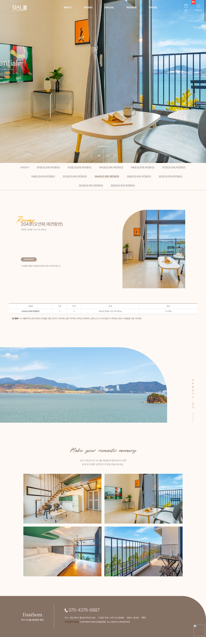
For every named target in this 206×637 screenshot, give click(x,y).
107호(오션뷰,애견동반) (174, 167)
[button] (91, 155)
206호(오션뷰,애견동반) (139, 176)
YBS (143, 617)
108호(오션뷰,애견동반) (43, 176)
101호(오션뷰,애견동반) (48, 167)
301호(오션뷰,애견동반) (170, 176)
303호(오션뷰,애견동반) (123, 185)
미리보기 (24, 167)
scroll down (103, 146)
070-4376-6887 (84, 610)
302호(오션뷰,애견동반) (91, 185)
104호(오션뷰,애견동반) (111, 167)
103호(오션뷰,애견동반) (79, 167)
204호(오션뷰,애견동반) (106, 176)
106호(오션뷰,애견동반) (142, 167)
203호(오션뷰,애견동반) (75, 176)
